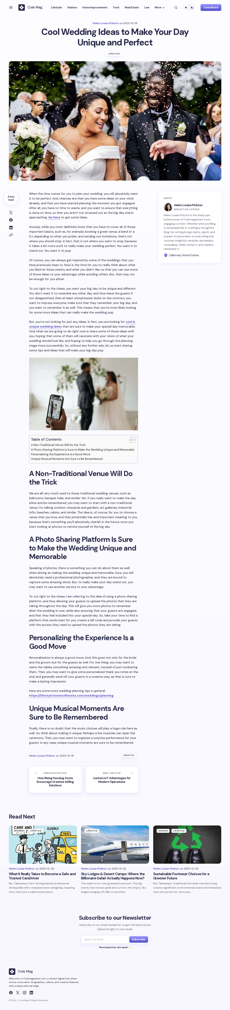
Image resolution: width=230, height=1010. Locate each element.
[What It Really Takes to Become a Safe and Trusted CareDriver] (43, 844)
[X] (17, 992)
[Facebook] (10, 992)
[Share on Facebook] (11, 220)
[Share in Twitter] (11, 212)
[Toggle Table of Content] (130, 440)
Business (19, 831)
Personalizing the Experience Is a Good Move (60, 454)
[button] (11, 7)
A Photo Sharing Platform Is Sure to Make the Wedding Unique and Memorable (82, 450)
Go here (54, 217)
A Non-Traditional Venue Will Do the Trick (58, 445)
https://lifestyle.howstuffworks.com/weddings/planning (71, 696)
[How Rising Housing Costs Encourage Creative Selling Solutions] (55, 779)
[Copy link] (11, 235)
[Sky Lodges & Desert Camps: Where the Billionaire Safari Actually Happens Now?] (115, 844)
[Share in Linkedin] (11, 227)
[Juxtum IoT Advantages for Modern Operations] (112, 779)
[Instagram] (24, 992)
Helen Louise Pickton (188, 205)
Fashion (163, 831)
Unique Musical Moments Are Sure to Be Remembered (67, 459)
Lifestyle (114, 54)
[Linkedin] (31, 992)
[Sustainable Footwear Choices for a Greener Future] (187, 844)
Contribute (211, 7)
